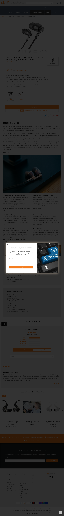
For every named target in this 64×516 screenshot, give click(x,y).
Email (11, 259)
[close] (7, 244)
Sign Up (21, 267)
